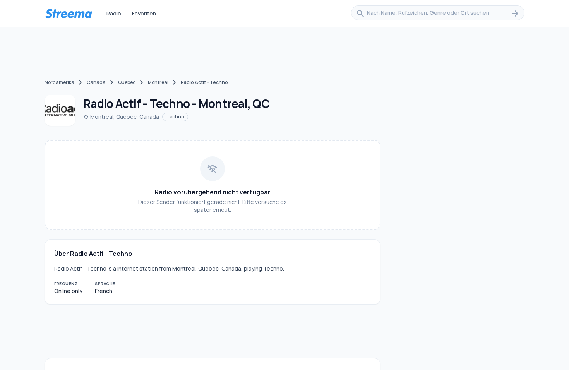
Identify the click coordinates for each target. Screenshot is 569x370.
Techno (175, 116)
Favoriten (144, 13)
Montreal (158, 82)
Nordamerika (59, 82)
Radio (113, 13)
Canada (96, 82)
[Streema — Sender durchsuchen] (69, 13)
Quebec (126, 82)
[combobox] (437, 13)
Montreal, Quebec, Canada (121, 116)
